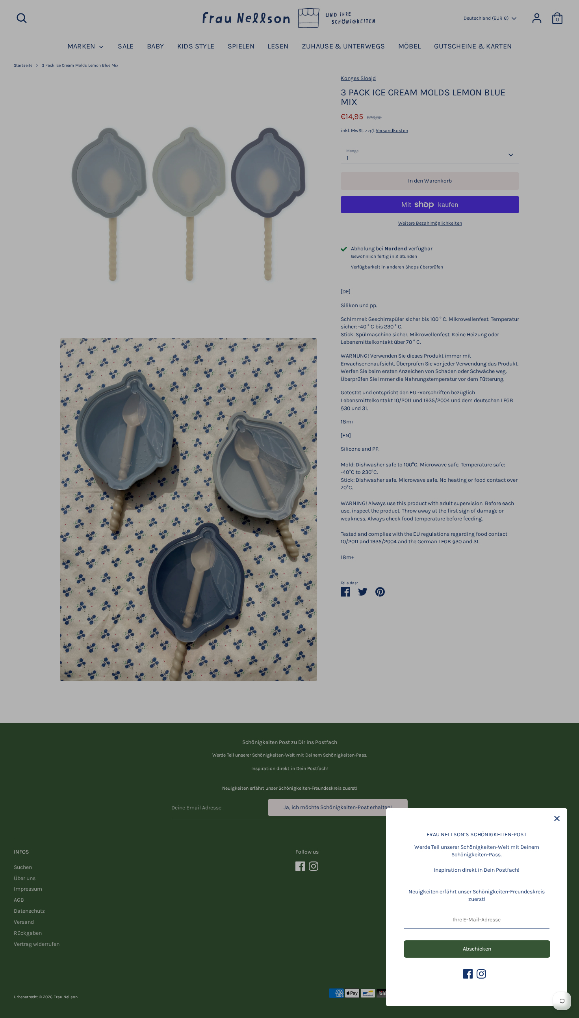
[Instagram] (481, 974)
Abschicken (477, 948)
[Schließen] (557, 818)
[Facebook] (468, 974)
